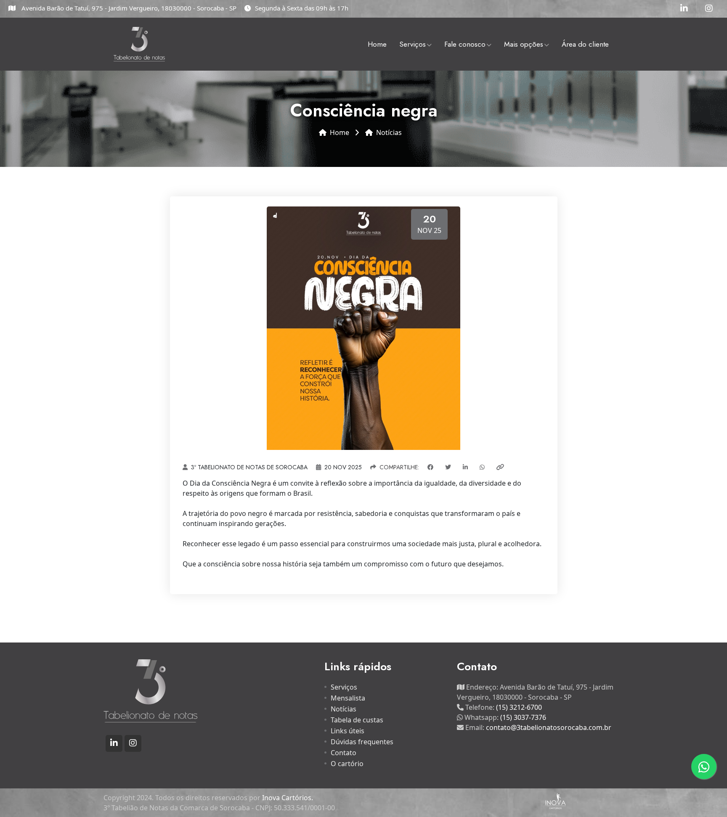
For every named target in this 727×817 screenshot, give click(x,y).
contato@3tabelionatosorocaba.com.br (548, 727)
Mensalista (348, 698)
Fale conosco (465, 44)
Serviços (412, 44)
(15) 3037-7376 (523, 717)
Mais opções (523, 44)
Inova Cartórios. (287, 797)
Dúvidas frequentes (362, 741)
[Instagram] (709, 9)
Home (377, 44)
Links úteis (347, 730)
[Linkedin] (684, 9)
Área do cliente (585, 44)
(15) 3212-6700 (519, 707)
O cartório (347, 763)
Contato (343, 752)
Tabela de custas (357, 719)
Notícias (389, 132)
